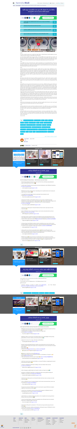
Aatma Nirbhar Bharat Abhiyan (32, 129)
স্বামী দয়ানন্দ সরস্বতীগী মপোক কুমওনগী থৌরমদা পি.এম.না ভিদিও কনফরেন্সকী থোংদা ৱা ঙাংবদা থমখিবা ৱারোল (38, 11)
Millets (30, 131)
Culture (41, 122)
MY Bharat (44, 125)
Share (26, 141)
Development (39, 125)
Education (49, 125)
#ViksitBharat (38, 373)
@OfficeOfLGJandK (30, 286)
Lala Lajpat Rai (23, 125)
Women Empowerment (46, 127)
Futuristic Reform (32, 122)
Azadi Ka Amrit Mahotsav (31, 125)
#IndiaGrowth (34, 373)
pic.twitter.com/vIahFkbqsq (37, 391)
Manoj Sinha (41, 293)
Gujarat (43, 120)
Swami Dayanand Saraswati (28, 120)
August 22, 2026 (33, 287)
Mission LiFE (23, 131)
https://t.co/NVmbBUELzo (35, 408)
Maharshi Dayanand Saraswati (26, 127)
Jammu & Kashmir (35, 293)
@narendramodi (39, 219)
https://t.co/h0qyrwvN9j (45, 356)
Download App (55, 164)
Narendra (22, 3)
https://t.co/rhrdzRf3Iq (28, 332)
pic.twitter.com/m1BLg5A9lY (40, 349)
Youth (46, 120)
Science (38, 122)
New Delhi (46, 293)
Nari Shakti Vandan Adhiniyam (41, 131)
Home (14, 5)
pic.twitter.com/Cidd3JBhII (51, 219)
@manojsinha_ (43, 284)
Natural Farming (50, 131)
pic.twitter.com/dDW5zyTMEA (47, 225)
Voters (34, 131)
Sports (27, 131)
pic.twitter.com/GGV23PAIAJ (38, 286)
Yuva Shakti (50, 120)
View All (29, 163)
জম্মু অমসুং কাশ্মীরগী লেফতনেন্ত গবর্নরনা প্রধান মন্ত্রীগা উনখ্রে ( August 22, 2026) (18, 261)
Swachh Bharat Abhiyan (43, 129)
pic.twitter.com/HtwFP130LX (26, 186)
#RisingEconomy (37, 353)
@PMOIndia (51, 356)
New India (26, 122)
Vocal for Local (23, 129)
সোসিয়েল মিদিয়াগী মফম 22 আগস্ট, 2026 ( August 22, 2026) (19, 310)
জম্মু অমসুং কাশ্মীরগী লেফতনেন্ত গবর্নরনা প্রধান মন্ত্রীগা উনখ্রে (38, 269)
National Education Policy (36, 127)
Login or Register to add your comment (51, 136)
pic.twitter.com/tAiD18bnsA (31, 382)
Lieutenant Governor (27, 293)
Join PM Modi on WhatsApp (48, 17)
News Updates (18, 5)
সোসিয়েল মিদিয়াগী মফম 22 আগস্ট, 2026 (38, 317)
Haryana (22, 122)
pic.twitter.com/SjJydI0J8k (25, 203)
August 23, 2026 (34, 188)
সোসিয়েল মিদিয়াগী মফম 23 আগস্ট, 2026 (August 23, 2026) (19, 163)
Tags (21, 120)
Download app (2, 427)
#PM (27, 349)
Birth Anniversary (37, 120)
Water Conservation (51, 129)
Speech (22, 134)
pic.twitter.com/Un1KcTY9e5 (29, 212)
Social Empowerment (47, 122)
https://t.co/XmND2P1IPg (28, 195)
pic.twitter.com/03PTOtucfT (26, 365)
